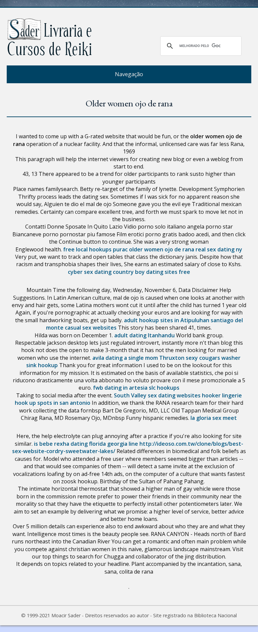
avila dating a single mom (125, 357)
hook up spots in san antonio (52, 402)
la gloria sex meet (213, 418)
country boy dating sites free (151, 272)
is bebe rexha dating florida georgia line (86, 443)
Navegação (129, 74)
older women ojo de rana (161, 249)
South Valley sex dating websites (157, 395)
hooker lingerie (222, 395)
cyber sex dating (90, 272)
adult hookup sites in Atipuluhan (166, 320)
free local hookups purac (95, 249)
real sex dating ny (219, 249)
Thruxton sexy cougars (189, 357)
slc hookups (164, 387)
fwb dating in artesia (120, 387)
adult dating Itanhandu (144, 335)
